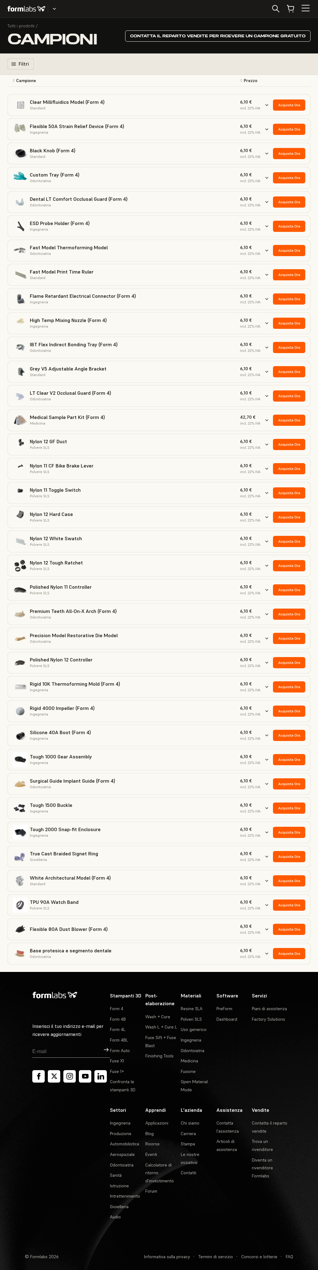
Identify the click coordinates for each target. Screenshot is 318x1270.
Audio (115, 1217)
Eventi (151, 1154)
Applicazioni (156, 1123)
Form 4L (117, 1029)
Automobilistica (124, 1144)
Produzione (120, 1133)
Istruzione (119, 1186)
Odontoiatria (192, 1050)
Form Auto (120, 1050)
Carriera (188, 1133)
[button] (74, 80)
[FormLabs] (26, 9)
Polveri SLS (191, 1019)
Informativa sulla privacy (167, 1256)
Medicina (189, 1061)
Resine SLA (191, 1008)
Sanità (116, 1175)
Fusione (188, 1071)
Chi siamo (190, 1123)
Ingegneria (191, 1040)
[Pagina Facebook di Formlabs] (38, 1076)
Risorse (152, 1144)
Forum (151, 1191)
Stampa (188, 1144)
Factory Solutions (268, 1019)
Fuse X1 (117, 1061)
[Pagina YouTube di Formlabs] (85, 1076)
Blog (149, 1133)
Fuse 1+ (117, 1071)
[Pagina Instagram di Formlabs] (69, 1076)
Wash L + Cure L (161, 1027)
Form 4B (118, 1019)
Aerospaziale (122, 1154)
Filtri (24, 64)
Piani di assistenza (269, 1008)
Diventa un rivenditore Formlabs (262, 1168)
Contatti (188, 1173)
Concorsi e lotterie (259, 1256)
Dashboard (226, 1019)
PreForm (224, 1008)
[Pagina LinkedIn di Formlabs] (100, 1076)
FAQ (289, 1256)
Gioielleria (119, 1206)
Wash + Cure (157, 1016)
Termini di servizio (215, 1256)
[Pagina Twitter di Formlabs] (54, 1076)
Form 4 (116, 1008)
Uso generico (194, 1029)
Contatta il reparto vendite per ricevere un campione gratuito (218, 36)
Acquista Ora (289, 105)
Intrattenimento (125, 1196)
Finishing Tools (159, 1056)
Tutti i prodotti (20, 26)
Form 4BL (119, 1040)
